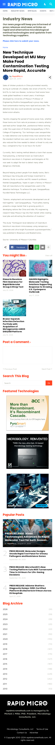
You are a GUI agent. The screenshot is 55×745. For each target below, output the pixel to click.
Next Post (46, 369)
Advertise (34, 732)
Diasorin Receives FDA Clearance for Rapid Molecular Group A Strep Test (13, 283)
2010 (27, 688)
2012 (27, 679)
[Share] (50, 77)
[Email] (42, 247)
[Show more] (48, 247)
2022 (27, 629)
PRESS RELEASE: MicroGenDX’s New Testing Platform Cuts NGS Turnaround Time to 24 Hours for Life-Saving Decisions (30, 571)
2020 (27, 639)
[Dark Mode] (45, 4)
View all (48, 255)
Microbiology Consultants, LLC (20, 729)
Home (5, 11)
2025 (27, 614)
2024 (27, 619)
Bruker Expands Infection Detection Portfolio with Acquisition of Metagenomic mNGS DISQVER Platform (14, 325)
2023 (27, 624)
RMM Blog (32, 11)
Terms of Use (42, 729)
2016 (27, 659)
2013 (27, 674)
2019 (27, 644)
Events (43, 11)
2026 (27, 609)
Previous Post (11, 369)
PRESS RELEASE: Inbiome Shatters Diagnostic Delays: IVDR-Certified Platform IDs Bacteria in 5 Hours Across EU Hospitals (30, 589)
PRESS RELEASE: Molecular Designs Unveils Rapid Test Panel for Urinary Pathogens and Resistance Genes (28, 554)
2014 (27, 669)
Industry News (17, 11)
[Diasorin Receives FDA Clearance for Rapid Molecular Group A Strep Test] (14, 268)
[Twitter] (31, 247)
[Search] (51, 4)
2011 (27, 684)
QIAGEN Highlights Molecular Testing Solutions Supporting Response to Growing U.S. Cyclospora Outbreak (40, 285)
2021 (27, 634)
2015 (27, 664)
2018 (27, 649)
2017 (27, 654)
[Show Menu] (4, 4)
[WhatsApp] (36, 247)
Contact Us (22, 732)
